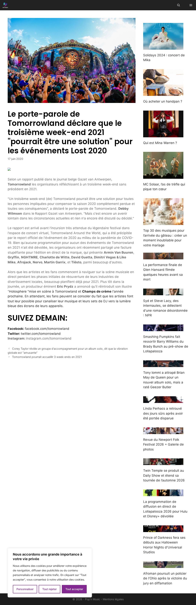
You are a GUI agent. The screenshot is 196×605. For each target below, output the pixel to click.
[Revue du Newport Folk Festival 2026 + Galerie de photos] (163, 431)
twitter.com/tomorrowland (41, 334)
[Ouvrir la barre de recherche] (178, 5)
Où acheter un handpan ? (162, 101)
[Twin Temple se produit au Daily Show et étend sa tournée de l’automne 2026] (163, 462)
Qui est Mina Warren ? (160, 143)
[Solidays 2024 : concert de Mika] (163, 47)
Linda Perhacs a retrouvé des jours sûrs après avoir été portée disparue (163, 413)
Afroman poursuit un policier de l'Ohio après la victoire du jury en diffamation (165, 578)
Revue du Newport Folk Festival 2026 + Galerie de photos (163, 444)
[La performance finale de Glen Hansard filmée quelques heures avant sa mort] (163, 257)
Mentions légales (113, 599)
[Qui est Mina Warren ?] (163, 135)
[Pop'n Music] (5, 5)
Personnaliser (24, 589)
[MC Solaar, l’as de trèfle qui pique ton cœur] (163, 176)
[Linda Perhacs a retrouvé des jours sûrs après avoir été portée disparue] (163, 400)
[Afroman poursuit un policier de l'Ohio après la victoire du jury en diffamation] (163, 565)
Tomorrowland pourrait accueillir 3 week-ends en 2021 (47, 356)
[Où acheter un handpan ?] (163, 93)
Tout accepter (74, 589)
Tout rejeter (49, 589)
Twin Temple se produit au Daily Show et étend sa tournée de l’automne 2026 (164, 475)
